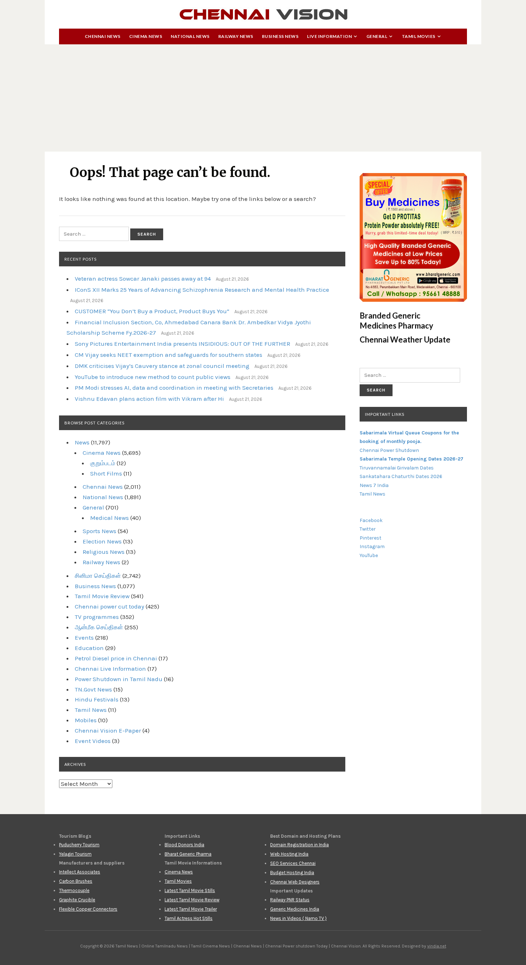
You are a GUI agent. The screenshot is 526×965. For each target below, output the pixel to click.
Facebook (371, 520)
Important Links (384, 414)
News (82, 442)
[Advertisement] (263, 98)
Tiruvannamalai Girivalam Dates (397, 468)
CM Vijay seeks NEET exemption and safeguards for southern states (168, 354)
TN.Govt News (93, 689)
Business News (280, 36)
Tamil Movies (418, 36)
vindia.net (436, 946)
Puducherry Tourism (79, 844)
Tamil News (91, 709)
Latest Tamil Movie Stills (190, 890)
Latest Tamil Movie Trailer (191, 909)
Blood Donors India (184, 844)
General (377, 36)
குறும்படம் (102, 463)
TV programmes (97, 616)
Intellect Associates (79, 872)
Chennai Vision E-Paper (108, 730)
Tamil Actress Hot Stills (189, 918)
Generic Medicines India (294, 909)
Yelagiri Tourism (75, 854)
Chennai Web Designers (295, 882)
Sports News (99, 531)
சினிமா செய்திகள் (98, 575)
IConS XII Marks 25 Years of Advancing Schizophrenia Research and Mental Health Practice (202, 289)
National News (190, 36)
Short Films (106, 473)
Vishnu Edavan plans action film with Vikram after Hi (149, 398)
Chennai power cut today (109, 606)
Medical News (109, 517)
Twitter (368, 529)
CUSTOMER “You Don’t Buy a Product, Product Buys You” (152, 311)
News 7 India (374, 485)
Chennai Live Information (110, 668)
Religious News (104, 551)
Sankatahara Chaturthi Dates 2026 (401, 476)
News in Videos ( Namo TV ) (298, 918)
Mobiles (86, 720)
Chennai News (103, 36)
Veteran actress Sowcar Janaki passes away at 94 (143, 278)
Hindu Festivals (96, 699)
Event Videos (93, 740)
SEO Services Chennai (293, 863)
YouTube (369, 555)
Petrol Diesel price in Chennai (116, 658)
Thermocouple (74, 890)
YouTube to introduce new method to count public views (152, 376)
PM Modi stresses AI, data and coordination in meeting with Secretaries (174, 387)
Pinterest (370, 538)
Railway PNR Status (290, 899)
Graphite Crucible (77, 899)
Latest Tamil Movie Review (192, 899)
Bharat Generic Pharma (188, 854)
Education (89, 647)
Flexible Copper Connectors (88, 909)
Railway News (235, 36)
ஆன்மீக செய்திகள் (99, 627)
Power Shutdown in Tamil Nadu (118, 679)
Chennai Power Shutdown (389, 450)
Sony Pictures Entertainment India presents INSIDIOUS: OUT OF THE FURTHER (182, 343)
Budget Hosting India (292, 872)
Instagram (372, 546)
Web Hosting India (289, 854)
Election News (102, 541)
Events (84, 637)
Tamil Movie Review (102, 596)
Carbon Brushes (75, 881)
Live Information (329, 36)
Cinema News (145, 36)
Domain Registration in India (299, 844)
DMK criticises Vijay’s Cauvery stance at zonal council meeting (162, 365)
